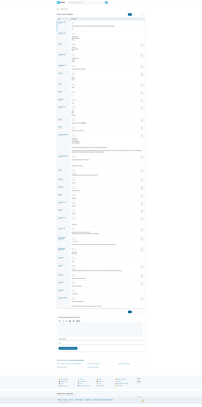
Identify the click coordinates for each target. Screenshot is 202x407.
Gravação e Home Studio (123, 383)
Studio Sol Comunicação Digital (143, 400)
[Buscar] (106, 2)
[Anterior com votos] (140, 68)
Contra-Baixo (82, 381)
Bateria (119, 381)
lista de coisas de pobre (62, 367)
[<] (139, 14)
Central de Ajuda (79, 399)
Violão (100, 379)
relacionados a (72, 360)
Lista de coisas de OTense (93, 367)
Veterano (60, 23)
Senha (59, 343)
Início (58, 9)
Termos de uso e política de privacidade (103, 399)
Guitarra (81, 379)
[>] (143, 14)
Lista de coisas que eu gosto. (93, 363)
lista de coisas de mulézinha (124, 363)
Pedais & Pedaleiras (122, 379)
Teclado (100, 381)
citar (72, 23)
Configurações (88, 399)
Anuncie (71, 399)
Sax (99, 383)
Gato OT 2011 (61, 180)
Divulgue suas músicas (85, 385)
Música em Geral (64, 379)
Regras (59, 399)
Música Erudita (64, 385)
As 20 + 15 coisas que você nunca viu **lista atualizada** (69, 363)
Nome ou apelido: (62, 338)
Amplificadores (64, 381)
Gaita (81, 383)
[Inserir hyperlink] (70, 321)
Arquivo (65, 399)
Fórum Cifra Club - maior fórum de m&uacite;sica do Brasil (61, 2)
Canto (62, 383)
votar (75, 34)
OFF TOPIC (65, 9)
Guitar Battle (101, 385)
